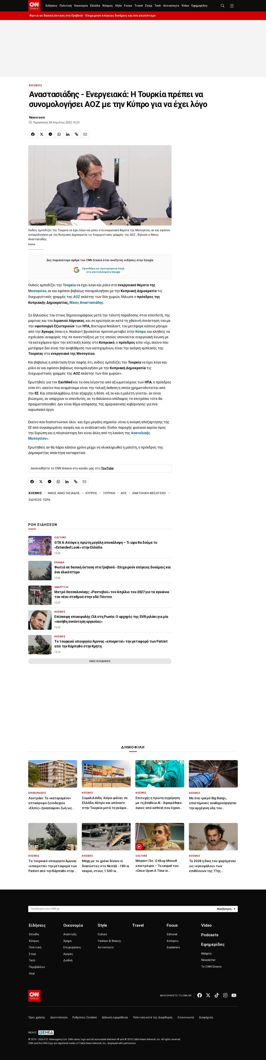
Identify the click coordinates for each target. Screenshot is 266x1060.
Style (118, 5)
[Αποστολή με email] (85, 134)
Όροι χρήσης (37, 1017)
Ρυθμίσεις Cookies (84, 1017)
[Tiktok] (216, 995)
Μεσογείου (37, 291)
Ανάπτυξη (70, 934)
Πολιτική (66, 5)
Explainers (173, 947)
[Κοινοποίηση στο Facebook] (33, 134)
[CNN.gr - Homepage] (34, 6)
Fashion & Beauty (109, 941)
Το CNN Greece (211, 966)
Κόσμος (107, 5)
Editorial (172, 934)
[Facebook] (199, 995)
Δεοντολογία (58, 1017)
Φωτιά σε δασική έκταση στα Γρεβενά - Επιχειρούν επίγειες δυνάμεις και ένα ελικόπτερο (92, 15)
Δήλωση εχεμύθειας (115, 1017)
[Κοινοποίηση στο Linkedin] (68, 134)
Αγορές (68, 954)
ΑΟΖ (124, 493)
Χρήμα (67, 941)
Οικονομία (81, 5)
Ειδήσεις (51, 5)
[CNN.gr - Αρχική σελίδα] (34, 996)
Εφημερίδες (199, 5)
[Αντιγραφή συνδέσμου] (76, 134)
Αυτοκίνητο (171, 5)
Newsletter (208, 960)
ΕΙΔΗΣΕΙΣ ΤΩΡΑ (39, 499)
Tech (157, 5)
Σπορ (148, 5)
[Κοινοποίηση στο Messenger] (50, 134)
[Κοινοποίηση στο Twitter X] (42, 134)
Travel (138, 5)
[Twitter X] (208, 995)
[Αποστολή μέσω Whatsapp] (59, 134)
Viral (31, 973)
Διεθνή (67, 960)
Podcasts (209, 935)
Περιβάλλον (37, 967)
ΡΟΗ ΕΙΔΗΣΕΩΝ (42, 525)
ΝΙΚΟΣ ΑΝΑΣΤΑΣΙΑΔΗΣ (64, 493)
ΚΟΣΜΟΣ (35, 85)
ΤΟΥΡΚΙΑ (109, 493)
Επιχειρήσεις (72, 947)
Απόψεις (173, 941)
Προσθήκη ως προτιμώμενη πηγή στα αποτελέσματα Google (103, 270)
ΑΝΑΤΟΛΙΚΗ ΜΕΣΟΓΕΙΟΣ (149, 493)
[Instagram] (225, 995)
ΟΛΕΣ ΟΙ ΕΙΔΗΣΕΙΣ (100, 661)
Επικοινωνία (186, 1017)
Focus (128, 5)
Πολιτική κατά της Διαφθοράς (153, 1017)
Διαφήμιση (206, 1017)
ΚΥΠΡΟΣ (91, 493)
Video (185, 5)
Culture (102, 934)
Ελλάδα (95, 5)
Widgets (206, 953)
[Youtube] (234, 995)
